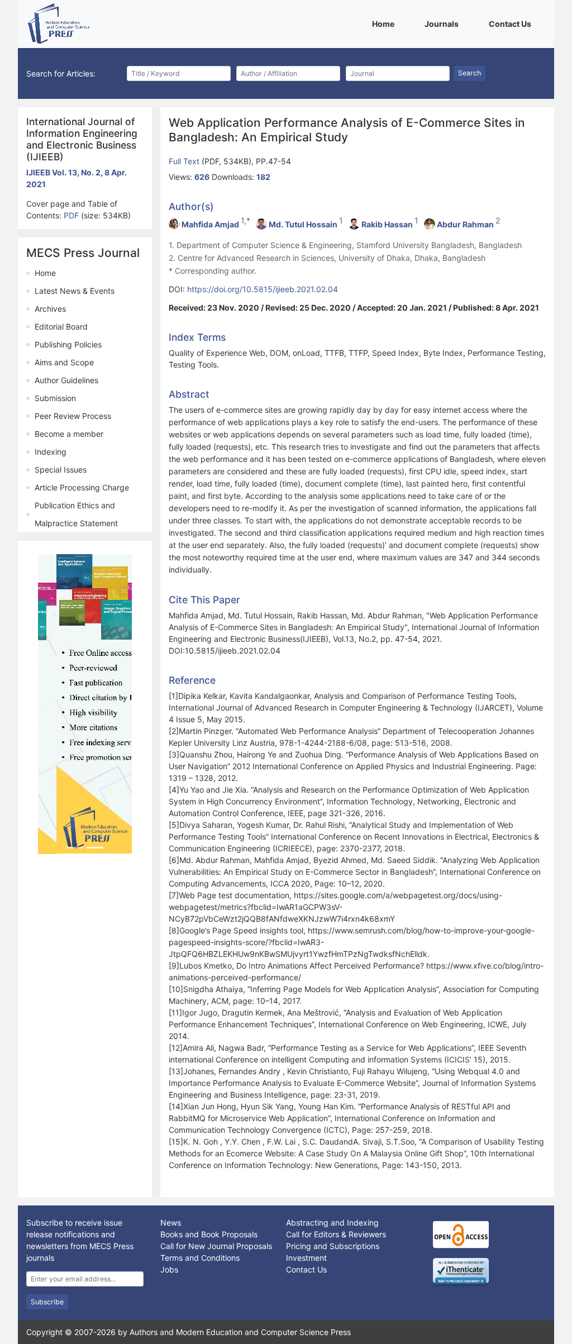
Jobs (169, 1269)
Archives (50, 308)
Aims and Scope (64, 362)
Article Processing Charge (82, 487)
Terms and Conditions (200, 1257)
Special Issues (61, 469)
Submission (55, 398)
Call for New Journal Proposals (216, 1246)
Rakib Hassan (387, 224)
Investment (306, 1257)
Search (469, 73)
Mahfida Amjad (210, 224)
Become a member (69, 434)
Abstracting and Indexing (332, 1222)
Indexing (50, 451)
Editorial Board (61, 326)
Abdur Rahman (465, 224)
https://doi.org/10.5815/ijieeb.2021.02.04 (262, 289)
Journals (444, 23)
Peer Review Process (73, 416)
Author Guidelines (66, 380)
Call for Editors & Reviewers (336, 1234)
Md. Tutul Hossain (303, 224)
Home (385, 23)
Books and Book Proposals (209, 1234)
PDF (72, 215)
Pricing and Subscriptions (332, 1246)
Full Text (185, 161)
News (170, 1222)
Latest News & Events (75, 291)
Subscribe (47, 1302)
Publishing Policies (68, 344)
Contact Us (512, 23)
